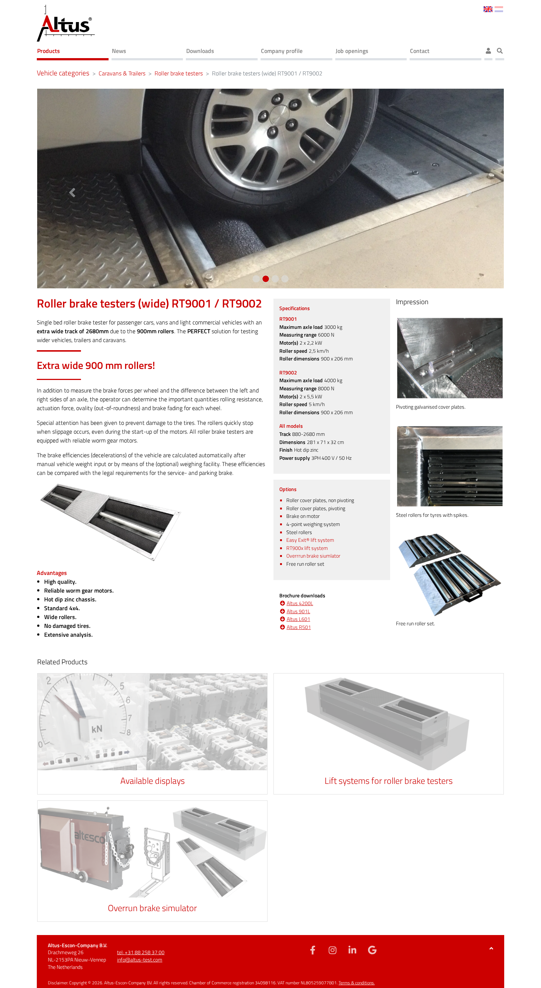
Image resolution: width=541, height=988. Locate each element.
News (119, 50)
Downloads (200, 50)
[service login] (488, 51)
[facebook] (312, 949)
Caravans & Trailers (122, 73)
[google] (372, 949)
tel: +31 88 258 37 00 (141, 952)
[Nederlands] (499, 8)
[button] (72, 189)
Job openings (352, 50)
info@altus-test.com (139, 959)
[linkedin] (352, 949)
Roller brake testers (179, 73)
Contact (419, 50)
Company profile (282, 50)
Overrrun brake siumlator (313, 556)
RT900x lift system (307, 548)
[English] (487, 8)
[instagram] (332, 949)
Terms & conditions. (357, 982)
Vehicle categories (63, 73)
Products (48, 50)
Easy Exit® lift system (310, 540)
